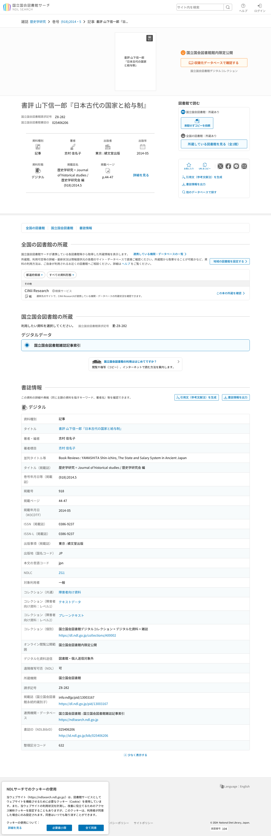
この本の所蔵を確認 (228, 293)
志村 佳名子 (67, 448)
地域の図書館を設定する (228, 261)
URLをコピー (205, 168)
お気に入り (189, 168)
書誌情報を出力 (196, 184)
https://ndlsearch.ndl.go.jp (78, 719)
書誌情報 (85, 227)
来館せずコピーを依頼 (197, 125)
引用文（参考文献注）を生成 (204, 177)
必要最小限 (59, 828)
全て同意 (91, 828)
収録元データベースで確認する (216, 62)
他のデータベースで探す (201, 192)
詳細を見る (141, 175)
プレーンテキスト (71, 615)
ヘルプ (243, 11)
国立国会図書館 (62, 227)
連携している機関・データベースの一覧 (158, 254)
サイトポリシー (143, 823)
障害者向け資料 (70, 592)
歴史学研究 (38, 21)
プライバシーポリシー (115, 823)
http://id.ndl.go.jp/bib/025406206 (83, 735)
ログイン (259, 11)
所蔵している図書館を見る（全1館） (214, 144)
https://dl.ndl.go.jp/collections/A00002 (87, 635)
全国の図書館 (35, 227)
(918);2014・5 (71, 21)
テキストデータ (70, 601)
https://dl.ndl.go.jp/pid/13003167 (83, 703)
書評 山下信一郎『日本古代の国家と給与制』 (91, 428)
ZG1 (62, 572)
